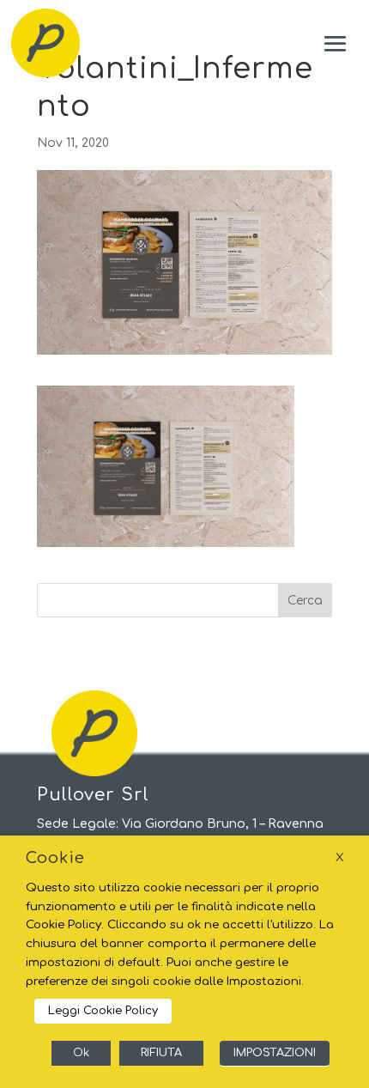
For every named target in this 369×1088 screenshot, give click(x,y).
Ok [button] (81, 1053)
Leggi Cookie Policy (103, 1011)
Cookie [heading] (55, 857)
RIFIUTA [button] (161, 1053)
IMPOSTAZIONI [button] (274, 1053)
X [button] (339, 857)
